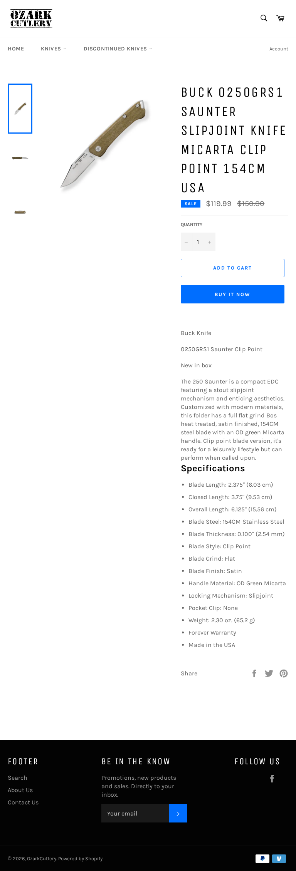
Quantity (191, 224)
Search (17, 777)
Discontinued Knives (116, 48)
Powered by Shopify (80, 858)
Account (278, 49)
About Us (20, 790)
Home (16, 48)
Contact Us (23, 802)
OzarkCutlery (41, 858)
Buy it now (233, 294)
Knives (52, 48)
